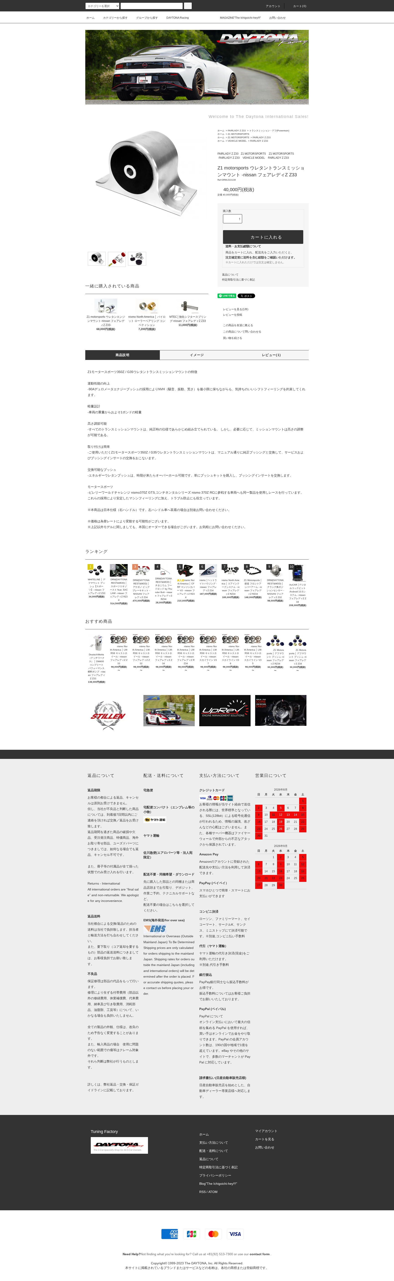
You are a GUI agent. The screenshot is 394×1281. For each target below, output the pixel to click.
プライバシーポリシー (215, 1175)
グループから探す (147, 17)
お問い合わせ (277, 17)
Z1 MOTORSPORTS (238, 134)
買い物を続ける (232, 338)
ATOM (213, 1192)
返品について (230, 274)
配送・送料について (213, 1151)
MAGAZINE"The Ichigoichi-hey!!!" (240, 17)
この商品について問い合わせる (242, 331)
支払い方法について (213, 1142)
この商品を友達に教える (238, 325)
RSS (202, 1192)
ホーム (90, 17)
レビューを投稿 (232, 314)
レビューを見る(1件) (235, 309)
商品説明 (123, 355)
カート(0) (299, 6)
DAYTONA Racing (177, 17)
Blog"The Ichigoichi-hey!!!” (218, 1183)
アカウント (273, 6)
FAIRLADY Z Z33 (237, 130)
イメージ (197, 355)
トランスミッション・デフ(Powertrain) (269, 130)
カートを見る (264, 1139)
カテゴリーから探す (115, 17)
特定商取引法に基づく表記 (238, 279)
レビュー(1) (271, 355)
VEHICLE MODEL (237, 141)
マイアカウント (266, 1131)
